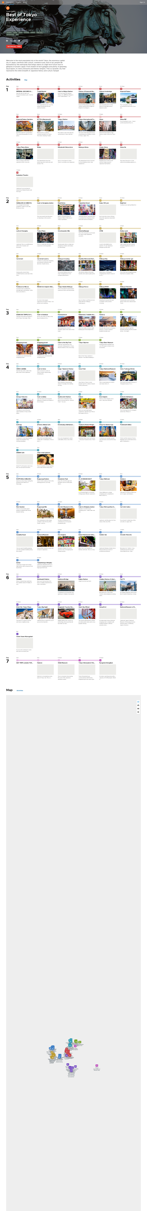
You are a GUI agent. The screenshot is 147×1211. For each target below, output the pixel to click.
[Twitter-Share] (11, 41)
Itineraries (10, 2)
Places (18, 2)
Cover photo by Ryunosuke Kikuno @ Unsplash (19, 30)
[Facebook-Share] (7, 41)
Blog (25, 2)
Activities (20, 690)
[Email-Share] (19, 41)
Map (25, 80)
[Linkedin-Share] (15, 41)
